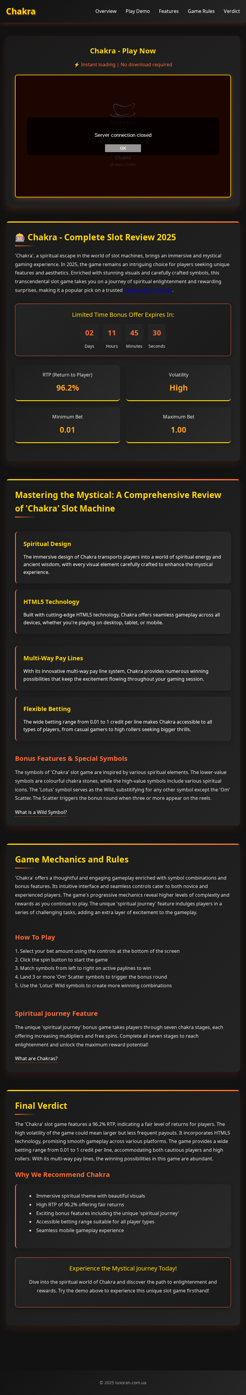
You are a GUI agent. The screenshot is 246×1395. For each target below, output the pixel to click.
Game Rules (201, 11)
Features (169, 11)
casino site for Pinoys (148, 290)
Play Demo (138, 11)
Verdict (232, 11)
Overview (106, 11)
